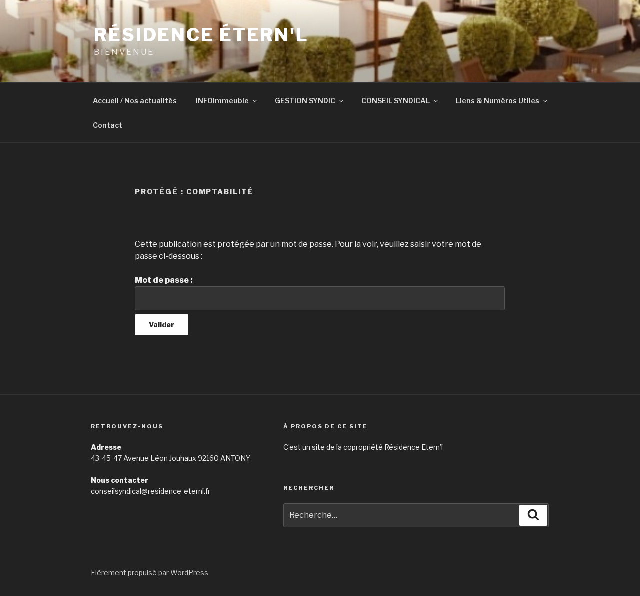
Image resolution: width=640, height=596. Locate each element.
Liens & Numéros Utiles (498, 100)
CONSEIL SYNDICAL (396, 100)
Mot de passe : (164, 280)
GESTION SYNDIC (305, 100)
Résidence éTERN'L (201, 35)
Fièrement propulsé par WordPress (149, 572)
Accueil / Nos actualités (135, 100)
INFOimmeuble (222, 100)
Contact (107, 125)
